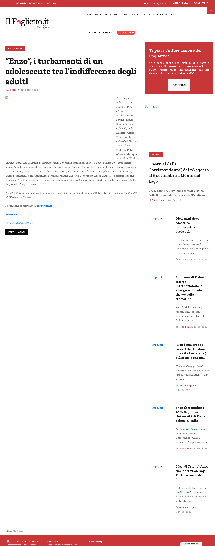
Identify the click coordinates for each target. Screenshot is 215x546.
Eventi (155, 154)
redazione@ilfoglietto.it (18, 222)
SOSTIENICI (179, 85)
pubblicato (182, 492)
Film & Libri (15, 49)
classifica (189, 429)
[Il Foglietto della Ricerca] (28, 24)
